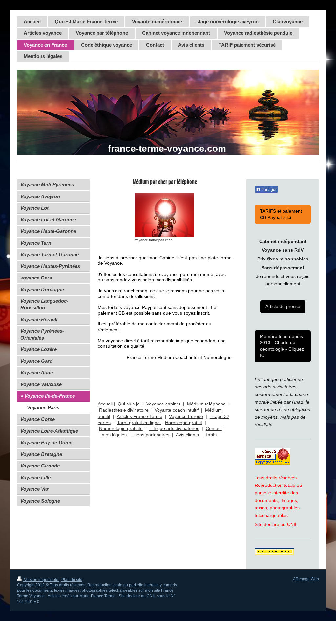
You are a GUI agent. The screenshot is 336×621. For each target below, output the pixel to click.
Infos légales (114, 434)
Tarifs (211, 434)
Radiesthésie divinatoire (124, 410)
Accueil (105, 403)
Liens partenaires (151, 434)
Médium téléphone (206, 403)
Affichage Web (306, 579)
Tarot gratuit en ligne (139, 422)
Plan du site (71, 579)
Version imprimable (41, 579)
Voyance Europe (186, 416)
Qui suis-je (129, 403)
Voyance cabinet (163, 403)
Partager (268, 189)
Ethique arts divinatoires (174, 428)
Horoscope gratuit (183, 422)
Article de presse (282, 306)
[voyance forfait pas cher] (164, 215)
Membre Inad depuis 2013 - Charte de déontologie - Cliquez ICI (282, 346)
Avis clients (187, 434)
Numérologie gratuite (121, 428)
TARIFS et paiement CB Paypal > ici (281, 214)
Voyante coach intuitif (177, 410)
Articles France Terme (139, 416)
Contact (214, 428)
